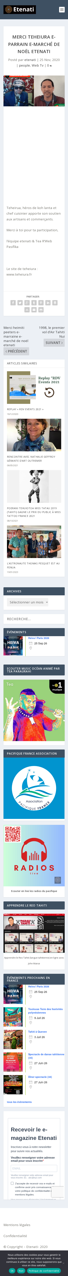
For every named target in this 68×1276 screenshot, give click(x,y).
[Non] (63, 1263)
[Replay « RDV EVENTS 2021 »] (34, 387)
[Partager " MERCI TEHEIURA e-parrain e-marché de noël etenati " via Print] (40, 309)
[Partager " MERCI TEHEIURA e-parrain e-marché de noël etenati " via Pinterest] (40, 302)
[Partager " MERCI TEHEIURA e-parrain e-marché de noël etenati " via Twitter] (20, 302)
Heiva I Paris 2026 (38, 638)
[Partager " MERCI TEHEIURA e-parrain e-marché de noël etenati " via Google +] (27, 302)
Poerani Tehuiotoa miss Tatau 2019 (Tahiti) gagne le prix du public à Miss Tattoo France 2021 (34, 512)
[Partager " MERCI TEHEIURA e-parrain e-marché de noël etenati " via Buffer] (54, 302)
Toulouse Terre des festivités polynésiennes (45, 1010)
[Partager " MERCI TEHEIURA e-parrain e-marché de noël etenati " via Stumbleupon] (27, 309)
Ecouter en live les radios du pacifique (34, 891)
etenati (30, 59)
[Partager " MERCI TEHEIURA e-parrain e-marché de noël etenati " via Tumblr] (34, 302)
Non (21, 1270)
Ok (12, 1270)
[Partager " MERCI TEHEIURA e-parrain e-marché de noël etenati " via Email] (34, 309)
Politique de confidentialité (44, 1270)
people (24, 65)
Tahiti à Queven (37, 1031)
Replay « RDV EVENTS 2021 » (25, 409)
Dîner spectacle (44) (40, 1077)
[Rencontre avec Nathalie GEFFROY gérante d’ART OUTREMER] (34, 435)
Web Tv (37, 65)
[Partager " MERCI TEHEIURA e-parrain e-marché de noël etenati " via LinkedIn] (47, 302)
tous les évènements (19, 1102)
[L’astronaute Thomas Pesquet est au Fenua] (34, 541)
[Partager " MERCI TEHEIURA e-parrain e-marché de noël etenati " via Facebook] (13, 302)
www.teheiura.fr (19, 274)
